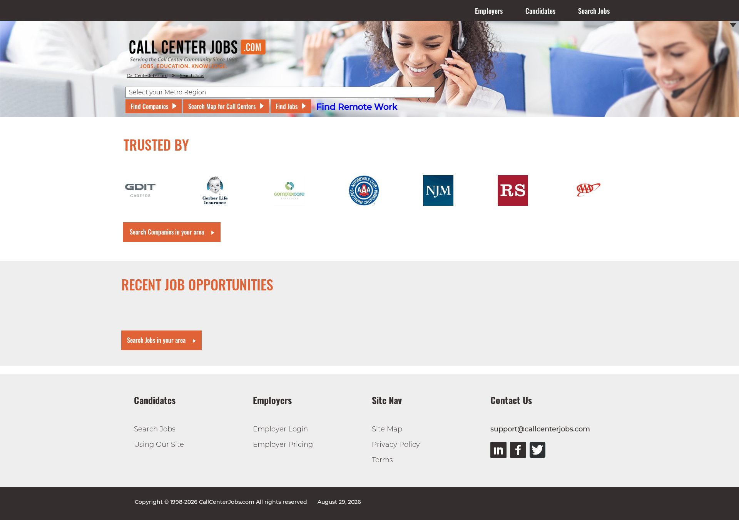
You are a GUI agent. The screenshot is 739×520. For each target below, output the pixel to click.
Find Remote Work (357, 107)
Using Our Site (159, 444)
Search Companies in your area (167, 232)
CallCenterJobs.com (147, 75)
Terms (382, 460)
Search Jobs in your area (156, 340)
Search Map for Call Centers (222, 106)
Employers (489, 11)
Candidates (540, 11)
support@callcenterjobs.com (540, 429)
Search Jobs (594, 11)
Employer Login (280, 429)
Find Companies (149, 106)
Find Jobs (287, 106)
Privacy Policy (396, 444)
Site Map (387, 429)
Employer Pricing (283, 444)
